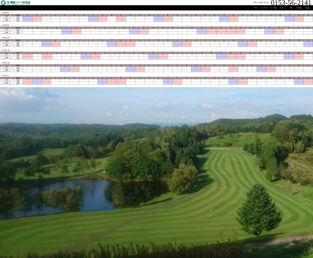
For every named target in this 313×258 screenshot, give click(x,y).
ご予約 (290, 8)
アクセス (282, 8)
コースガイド (264, 8)
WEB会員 (299, 8)
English (307, 8)
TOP (255, 8)
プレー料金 (273, 8)
